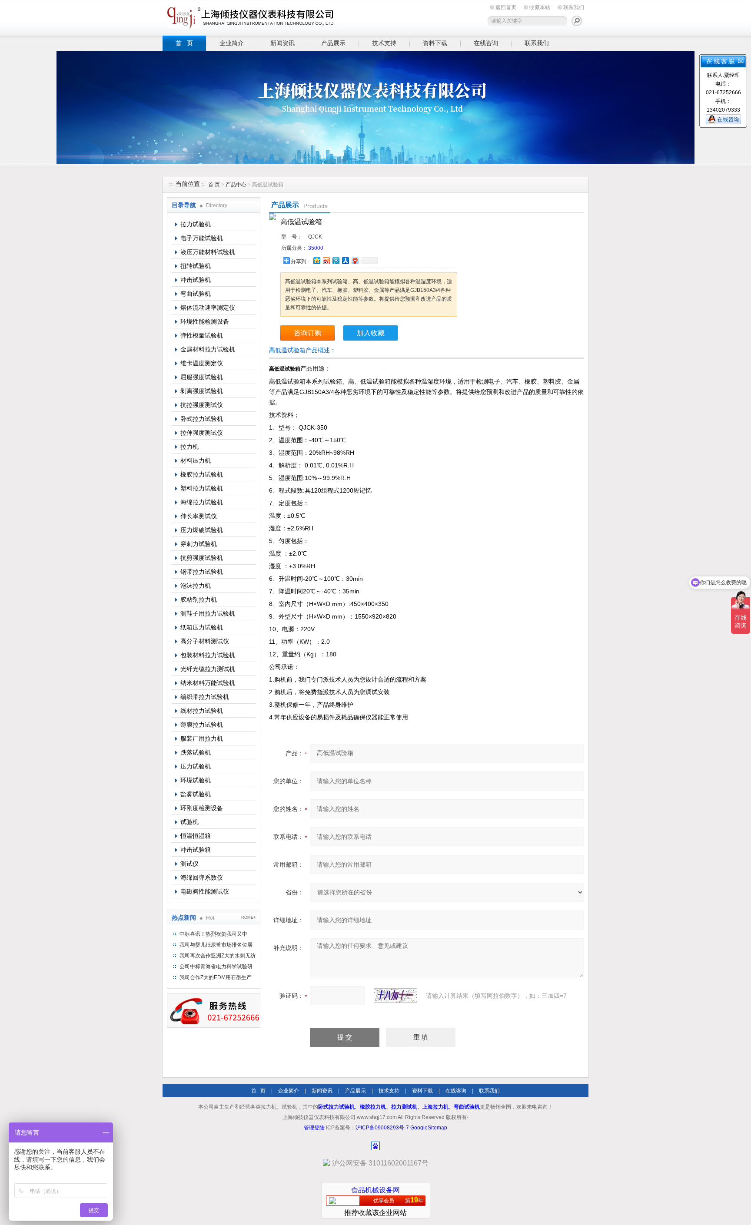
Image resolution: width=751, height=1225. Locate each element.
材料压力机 (195, 460)
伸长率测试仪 (198, 516)
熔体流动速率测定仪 (207, 307)
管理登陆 (314, 1128)
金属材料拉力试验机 (207, 349)
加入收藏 (371, 333)
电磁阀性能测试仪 (204, 891)
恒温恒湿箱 (195, 835)
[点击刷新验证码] (395, 995)
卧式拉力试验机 (201, 418)
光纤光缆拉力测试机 (207, 668)
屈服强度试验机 (201, 377)
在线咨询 (486, 43)
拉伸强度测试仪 (201, 432)
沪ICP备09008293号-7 (382, 1128)
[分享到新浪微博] (326, 260)
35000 (315, 248)
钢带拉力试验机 (201, 571)
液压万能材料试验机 (207, 251)
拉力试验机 (195, 224)
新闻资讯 (282, 43)
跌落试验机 (195, 752)
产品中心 (237, 185)
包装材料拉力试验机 (207, 655)
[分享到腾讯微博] (335, 260)
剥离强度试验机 (201, 390)
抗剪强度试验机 (201, 557)
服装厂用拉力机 (201, 738)
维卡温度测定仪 (201, 363)
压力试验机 (195, 766)
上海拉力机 (435, 1107)
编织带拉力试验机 (204, 696)
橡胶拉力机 (373, 1107)
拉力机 (189, 446)
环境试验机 (195, 780)
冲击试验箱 (195, 849)
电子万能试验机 (201, 238)
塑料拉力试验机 (201, 488)
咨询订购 (308, 333)
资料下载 (435, 43)
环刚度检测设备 (201, 808)
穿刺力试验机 (198, 543)
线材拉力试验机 (201, 710)
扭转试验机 (195, 265)
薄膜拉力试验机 (201, 724)
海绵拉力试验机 (201, 502)
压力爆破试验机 (201, 529)
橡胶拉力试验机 (201, 474)
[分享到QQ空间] (316, 260)
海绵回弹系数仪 (201, 877)
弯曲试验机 (195, 293)
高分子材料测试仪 (204, 641)
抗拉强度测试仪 (201, 404)
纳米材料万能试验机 (207, 682)
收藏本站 (539, 7)
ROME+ (248, 917)
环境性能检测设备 (204, 321)
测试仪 (189, 863)
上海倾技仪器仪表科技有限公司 (249, 16)
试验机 (189, 821)
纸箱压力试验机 (201, 627)
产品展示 (333, 43)
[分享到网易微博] (354, 260)
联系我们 (573, 7)
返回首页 (505, 7)
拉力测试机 (404, 1107)
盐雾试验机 (195, 794)
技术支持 (384, 43)
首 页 (184, 43)
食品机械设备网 (375, 1190)
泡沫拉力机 (195, 585)
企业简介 (231, 43)
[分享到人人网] (345, 260)
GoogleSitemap (428, 1128)
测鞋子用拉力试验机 (207, 613)
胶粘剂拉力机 (198, 599)
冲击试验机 (195, 279)
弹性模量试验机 (201, 335)
